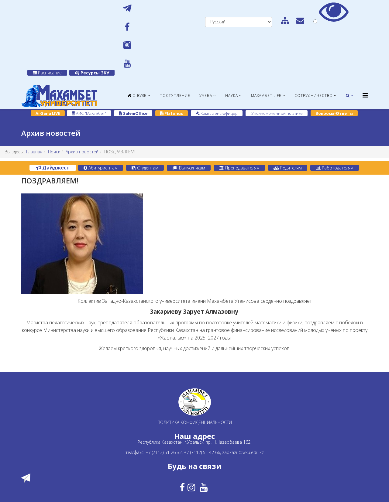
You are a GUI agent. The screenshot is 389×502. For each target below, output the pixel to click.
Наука (231, 95)
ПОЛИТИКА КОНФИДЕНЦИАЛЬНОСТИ (194, 422)
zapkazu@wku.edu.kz (243, 452)
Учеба (205, 95)
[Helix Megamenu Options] (365, 95)
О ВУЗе (138, 95)
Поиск (54, 152)
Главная (34, 152)
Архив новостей (82, 152)
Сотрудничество (313, 95)
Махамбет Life (266, 95)
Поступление (175, 95)
